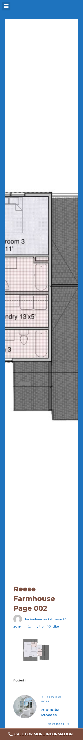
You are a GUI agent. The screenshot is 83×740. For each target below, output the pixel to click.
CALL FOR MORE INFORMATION (43, 734)
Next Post (57, 724)
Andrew (36, 619)
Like (56, 626)
